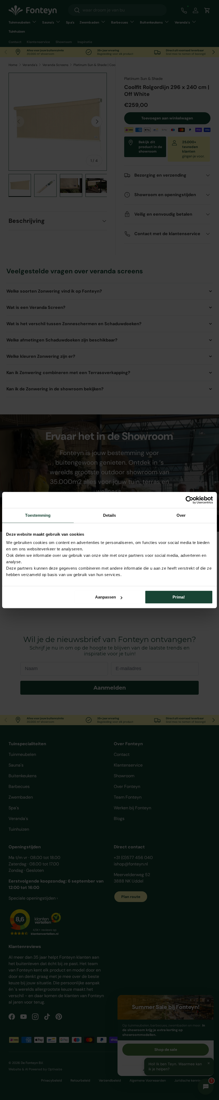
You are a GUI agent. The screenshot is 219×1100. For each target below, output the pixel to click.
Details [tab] (109, 515)
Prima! (179, 597)
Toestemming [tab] (37, 515)
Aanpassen (105, 597)
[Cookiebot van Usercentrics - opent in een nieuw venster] (189, 500)
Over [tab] (181, 515)
